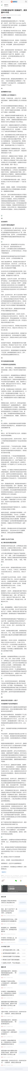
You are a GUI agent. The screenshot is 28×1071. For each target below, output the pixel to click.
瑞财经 (4, 15)
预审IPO (4, 872)
